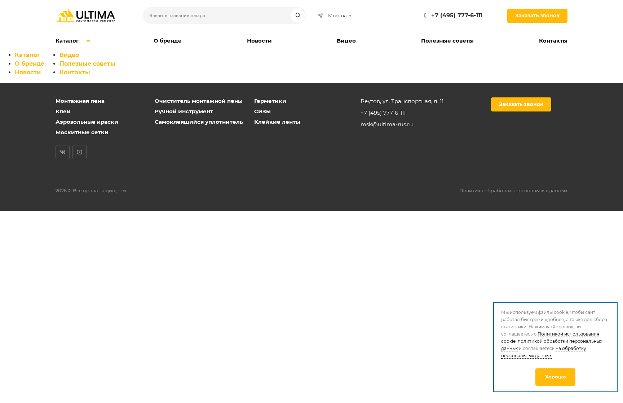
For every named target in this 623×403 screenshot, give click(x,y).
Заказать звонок (537, 15)
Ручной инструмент (184, 111)
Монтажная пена (80, 100)
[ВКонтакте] (63, 152)
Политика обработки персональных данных (513, 190)
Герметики (270, 100)
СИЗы (262, 111)
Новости (28, 72)
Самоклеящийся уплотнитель (199, 121)
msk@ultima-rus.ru (387, 124)
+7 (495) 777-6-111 (456, 15)
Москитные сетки (82, 132)
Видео (69, 55)
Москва (337, 15)
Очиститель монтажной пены (199, 100)
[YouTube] (79, 152)
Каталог (27, 55)
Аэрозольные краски (87, 121)
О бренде (29, 63)
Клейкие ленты (277, 121)
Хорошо (555, 377)
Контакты (74, 72)
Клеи (63, 111)
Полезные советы (87, 63)
